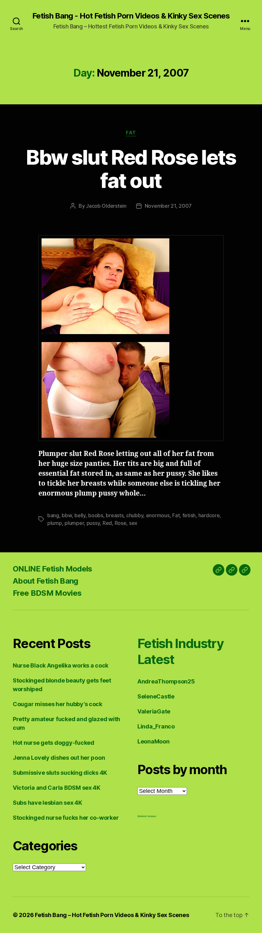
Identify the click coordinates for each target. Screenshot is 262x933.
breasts (114, 515)
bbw (67, 515)
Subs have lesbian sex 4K (47, 802)
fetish (189, 515)
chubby (134, 515)
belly (80, 515)
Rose (121, 523)
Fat (131, 133)
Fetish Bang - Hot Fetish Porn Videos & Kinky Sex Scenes (131, 16)
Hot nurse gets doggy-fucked (53, 742)
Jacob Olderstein (106, 206)
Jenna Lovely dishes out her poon (59, 757)
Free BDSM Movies (47, 593)
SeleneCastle (155, 696)
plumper (74, 523)
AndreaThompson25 (166, 681)
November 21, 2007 (168, 206)
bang (53, 515)
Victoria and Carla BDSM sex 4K (56, 787)
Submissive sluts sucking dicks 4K (60, 772)
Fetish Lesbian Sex (142, 816)
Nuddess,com (152, 816)
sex (133, 523)
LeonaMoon (153, 741)
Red (107, 523)
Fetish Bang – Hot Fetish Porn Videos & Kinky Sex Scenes (112, 915)
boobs (95, 515)
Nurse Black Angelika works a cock (60, 665)
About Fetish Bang (45, 581)
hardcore (209, 515)
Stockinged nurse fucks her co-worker (66, 817)
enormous (158, 515)
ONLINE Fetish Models (52, 568)
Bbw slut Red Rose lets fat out (131, 169)
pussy (93, 523)
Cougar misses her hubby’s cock (57, 704)
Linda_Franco (156, 726)
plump (54, 523)
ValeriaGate (153, 711)
